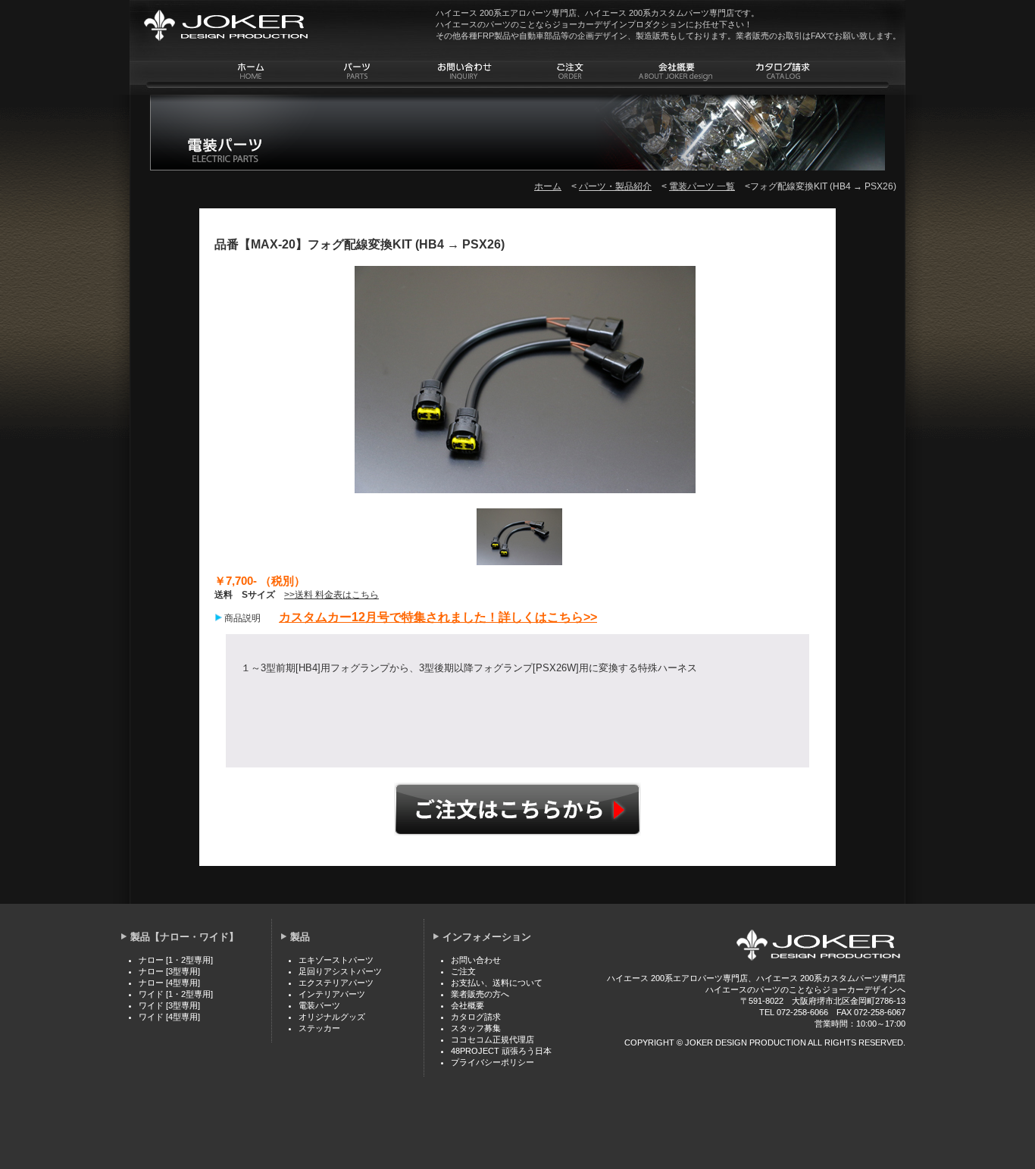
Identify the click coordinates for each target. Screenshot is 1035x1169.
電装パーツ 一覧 (702, 186)
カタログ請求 (476, 1016)
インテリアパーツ (332, 994)
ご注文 (517, 809)
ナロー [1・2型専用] (176, 959)
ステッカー (319, 1028)
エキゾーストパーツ (336, 959)
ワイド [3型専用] (169, 1005)
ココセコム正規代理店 (492, 1039)
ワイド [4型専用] (169, 1016)
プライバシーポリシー (492, 1062)
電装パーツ (319, 1005)
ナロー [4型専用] (169, 982)
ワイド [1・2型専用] (176, 994)
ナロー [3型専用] (169, 971)
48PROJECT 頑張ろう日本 (501, 1050)
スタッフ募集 (476, 1028)
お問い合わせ (476, 959)
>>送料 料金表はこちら (331, 594)
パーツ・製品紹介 (615, 186)
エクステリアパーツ (336, 982)
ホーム (547, 186)
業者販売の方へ (480, 994)
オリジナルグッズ (332, 1016)
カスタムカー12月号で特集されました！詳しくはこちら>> (438, 617)
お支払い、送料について (497, 982)
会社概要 (467, 1005)
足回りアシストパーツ (340, 971)
